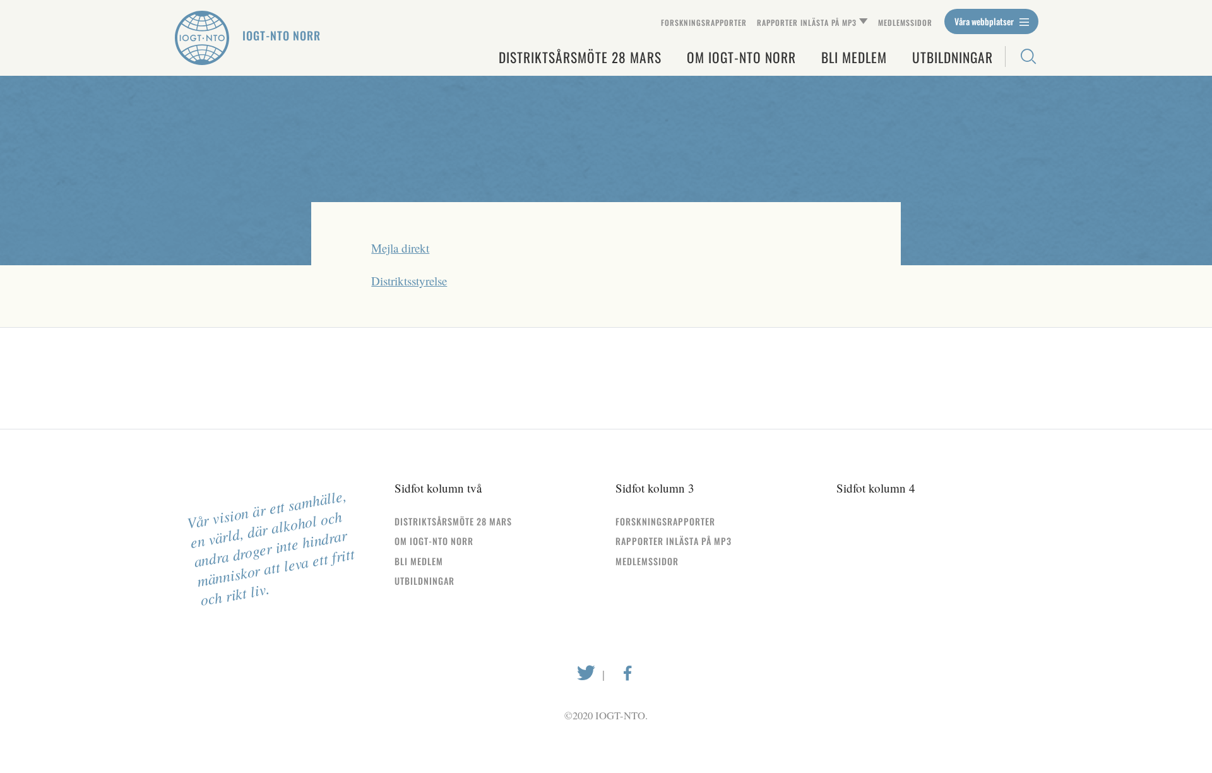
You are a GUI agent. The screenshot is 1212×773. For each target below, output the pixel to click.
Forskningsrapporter (704, 22)
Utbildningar (952, 57)
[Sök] (1021, 56)
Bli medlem (854, 57)
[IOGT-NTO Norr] (202, 38)
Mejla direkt (400, 248)
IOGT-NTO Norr (281, 35)
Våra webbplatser (985, 21)
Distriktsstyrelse (409, 281)
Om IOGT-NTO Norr (741, 57)
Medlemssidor (905, 22)
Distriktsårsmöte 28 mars (580, 57)
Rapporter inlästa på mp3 (807, 22)
